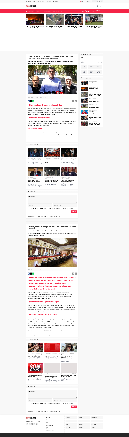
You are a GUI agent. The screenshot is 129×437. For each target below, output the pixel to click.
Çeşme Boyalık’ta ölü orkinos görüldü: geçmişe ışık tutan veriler (49, 11)
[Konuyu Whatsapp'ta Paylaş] (33, 101)
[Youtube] (100, 1)
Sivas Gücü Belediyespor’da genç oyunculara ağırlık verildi (74, 27)
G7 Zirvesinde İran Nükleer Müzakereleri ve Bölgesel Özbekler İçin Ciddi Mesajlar (50, 378)
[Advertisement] (64, 39)
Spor (32, 158)
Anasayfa (30, 58)
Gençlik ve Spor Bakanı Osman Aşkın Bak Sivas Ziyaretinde (51, 181)
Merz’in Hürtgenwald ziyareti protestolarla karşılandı (95, 118)
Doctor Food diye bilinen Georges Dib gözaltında (94, 83)
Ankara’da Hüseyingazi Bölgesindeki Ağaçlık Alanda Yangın (95, 90)
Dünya (62, 177)
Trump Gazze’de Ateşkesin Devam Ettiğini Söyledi (67, 181)
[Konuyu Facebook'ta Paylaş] (29, 101)
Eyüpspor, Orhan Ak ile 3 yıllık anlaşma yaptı (34, 160)
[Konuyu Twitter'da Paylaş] (31, 101)
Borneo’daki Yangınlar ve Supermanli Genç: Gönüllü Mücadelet (94, 124)
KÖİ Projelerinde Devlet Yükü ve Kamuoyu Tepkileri (68, 376)
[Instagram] (97, 1)
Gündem (34, 58)
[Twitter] (95, 1)
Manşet (49, 158)
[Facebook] (93, 1)
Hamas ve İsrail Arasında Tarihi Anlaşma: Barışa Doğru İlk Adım (68, 160)
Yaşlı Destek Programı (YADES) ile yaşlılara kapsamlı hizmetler (35, 355)
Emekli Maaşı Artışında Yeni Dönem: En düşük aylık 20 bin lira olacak (51, 161)
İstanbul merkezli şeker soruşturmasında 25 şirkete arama (34, 181)
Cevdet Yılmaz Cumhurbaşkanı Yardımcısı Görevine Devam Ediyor (94, 27)
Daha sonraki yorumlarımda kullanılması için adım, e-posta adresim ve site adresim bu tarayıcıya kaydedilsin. (51, 208)
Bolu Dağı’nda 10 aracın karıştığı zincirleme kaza (35, 376)
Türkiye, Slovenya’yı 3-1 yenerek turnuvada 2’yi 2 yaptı (54, 27)
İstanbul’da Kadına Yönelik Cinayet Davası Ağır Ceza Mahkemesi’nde (67, 356)
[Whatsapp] (102, 1)
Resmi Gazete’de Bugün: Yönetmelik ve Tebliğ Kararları (51, 355)
